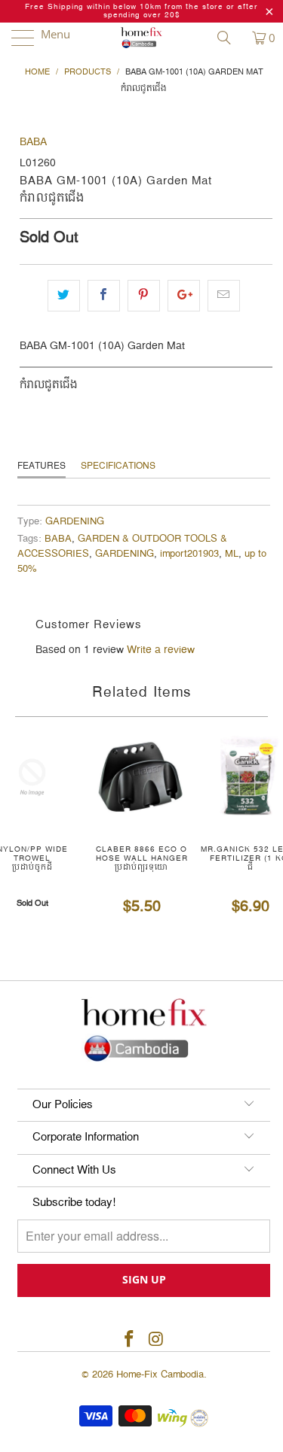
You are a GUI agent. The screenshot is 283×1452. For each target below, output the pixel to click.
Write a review (161, 650)
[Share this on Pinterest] (144, 295)
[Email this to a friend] (224, 295)
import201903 (189, 554)
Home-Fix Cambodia (160, 1374)
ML (231, 554)
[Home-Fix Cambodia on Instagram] (157, 1340)
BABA (33, 142)
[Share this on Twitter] (64, 295)
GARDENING (74, 521)
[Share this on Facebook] (104, 295)
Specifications (118, 466)
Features (41, 466)
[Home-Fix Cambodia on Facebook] (129, 1340)
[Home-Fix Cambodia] (142, 38)
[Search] (229, 37)
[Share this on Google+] (184, 295)
